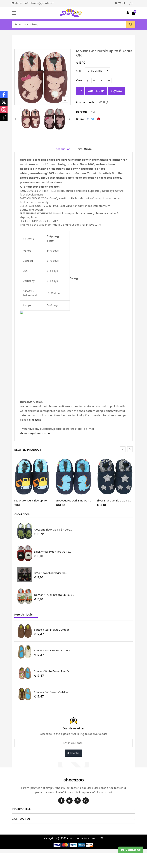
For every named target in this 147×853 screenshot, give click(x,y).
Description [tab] (63, 149)
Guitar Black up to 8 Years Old (27, 573)
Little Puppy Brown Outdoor (20, 671)
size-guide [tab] (85, 149)
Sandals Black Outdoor (17, 692)
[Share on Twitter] (92, 119)
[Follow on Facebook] (4, 94)
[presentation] (15, 119)
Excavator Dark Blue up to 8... (32, 500)
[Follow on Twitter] (4, 102)
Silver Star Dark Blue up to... (114, 500)
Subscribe (73, 753)
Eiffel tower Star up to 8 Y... (26, 595)
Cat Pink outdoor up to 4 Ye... (22, 650)
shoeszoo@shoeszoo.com (36, 433)
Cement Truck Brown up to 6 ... (28, 529)
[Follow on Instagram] (4, 109)
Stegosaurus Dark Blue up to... (73, 500)
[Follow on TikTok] (4, 117)
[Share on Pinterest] (98, 119)
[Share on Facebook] (88, 119)
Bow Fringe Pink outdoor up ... (21, 629)
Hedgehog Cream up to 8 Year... (29, 551)
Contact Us (132, 849)
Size (79, 70)
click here (35, 420)
